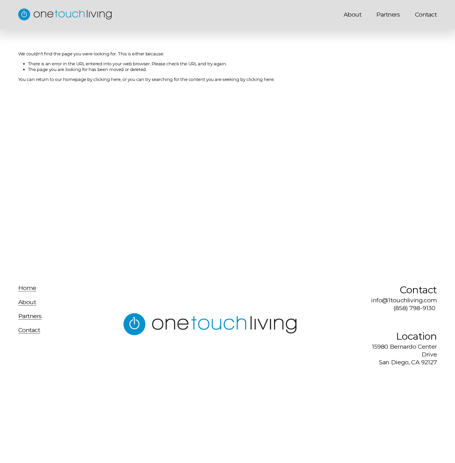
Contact (426, 14)
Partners (388, 14)
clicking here (106, 79)
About (352, 14)
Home (27, 288)
